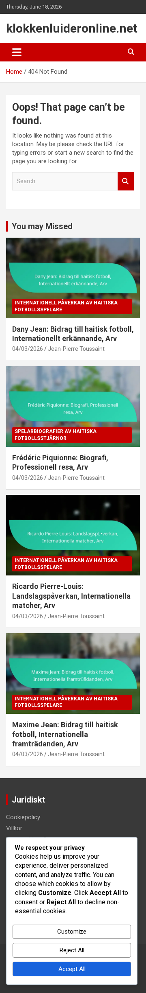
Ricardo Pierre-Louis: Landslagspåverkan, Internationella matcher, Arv (71, 596)
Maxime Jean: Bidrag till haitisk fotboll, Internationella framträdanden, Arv (65, 734)
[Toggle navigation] (17, 52)
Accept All (72, 969)
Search (126, 181)
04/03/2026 (27, 349)
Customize (71, 931)
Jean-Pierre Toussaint (76, 349)
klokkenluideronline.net (71, 28)
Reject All (72, 950)
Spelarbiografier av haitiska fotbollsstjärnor (56, 435)
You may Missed (42, 226)
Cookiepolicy (23, 817)
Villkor (14, 828)
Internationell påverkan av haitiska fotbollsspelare (66, 306)
